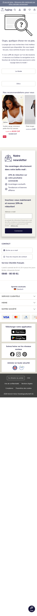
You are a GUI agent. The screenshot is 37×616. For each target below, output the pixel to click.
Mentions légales (27, 384)
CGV (28, 378)
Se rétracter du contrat (15, 378)
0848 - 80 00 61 (10, 273)
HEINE (4, 302)
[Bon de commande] (24, 10)
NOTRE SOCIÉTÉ (9, 309)
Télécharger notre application (18, 327)
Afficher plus (14, 225)
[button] (2, 10)
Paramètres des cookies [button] (24, 388)
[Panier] (34, 10)
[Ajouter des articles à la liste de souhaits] (21, 97)
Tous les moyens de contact (16, 257)
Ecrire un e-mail (15, 250)
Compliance (9, 388)
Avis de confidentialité (12, 384)
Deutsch (20, 289)
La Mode (18, 71)
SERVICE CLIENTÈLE (11, 296)
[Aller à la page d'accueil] (8, 10)
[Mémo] (29, 10)
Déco (18, 84)
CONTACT (6, 244)
